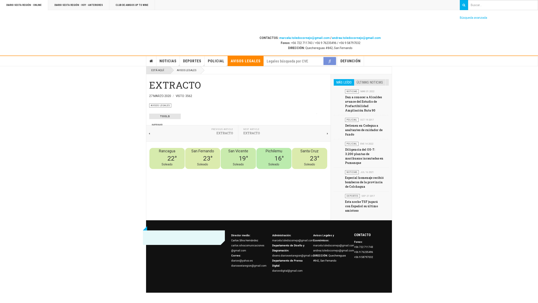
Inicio (151, 61)
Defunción (350, 61)
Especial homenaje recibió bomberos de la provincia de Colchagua (364, 182)
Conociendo (253, 171)
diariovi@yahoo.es (242, 260)
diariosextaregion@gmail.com (248, 265)
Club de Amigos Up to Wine (132, 5)
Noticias (168, 61)
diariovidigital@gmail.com (287, 270)
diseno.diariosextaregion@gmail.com (294, 255)
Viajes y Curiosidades (296, 171)
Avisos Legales (246, 61)
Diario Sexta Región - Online (24, 5)
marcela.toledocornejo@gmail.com (304, 38)
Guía (313, 171)
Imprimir (157, 125)
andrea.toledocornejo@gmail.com (356, 38)
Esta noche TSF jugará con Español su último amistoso (361, 206)
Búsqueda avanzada (473, 17)
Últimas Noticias (370, 82)
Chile (265, 171)
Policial (216, 61)
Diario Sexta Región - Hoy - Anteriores (78, 5)
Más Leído (344, 82)
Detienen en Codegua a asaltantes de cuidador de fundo (363, 130)
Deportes (192, 61)
